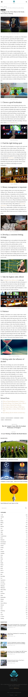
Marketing (2, 585)
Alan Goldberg (4, 15)
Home (2, 566)
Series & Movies (4, 603)
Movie (2, 591)
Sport (4, 9)
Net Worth (2, 593)
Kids (1, 574)
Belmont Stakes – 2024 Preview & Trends (9, 459)
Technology (3, 610)
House (2, 568)
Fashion (2, 545)
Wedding (2, 618)
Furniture (2, 551)
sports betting (8, 419)
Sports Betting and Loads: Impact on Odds (9, 503)
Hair (1, 561)
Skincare (2, 605)
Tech (1, 608)
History (2, 564)
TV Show (2, 616)
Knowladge (3, 576)
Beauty (2, 520)
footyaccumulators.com (12, 122)
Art (1, 518)
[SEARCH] (26, 508)
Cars (1, 528)
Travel (2, 614)
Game (2, 555)
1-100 (2, 515)
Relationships (3, 597)
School (2, 601)
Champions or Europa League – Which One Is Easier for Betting (14, 481)
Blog (1, 524)
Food (2, 549)
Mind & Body (3, 589)
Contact (16, 695)
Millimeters (3, 587)
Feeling (2, 547)
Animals (2, 516)
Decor (2, 538)
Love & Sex (3, 584)
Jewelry (2, 572)
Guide (2, 559)
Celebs (2, 534)
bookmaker (16, 417)
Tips (1, 612)
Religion (2, 599)
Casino (2, 530)
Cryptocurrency (3, 536)
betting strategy (9, 417)
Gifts (1, 557)
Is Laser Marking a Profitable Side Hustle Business (14, 433)
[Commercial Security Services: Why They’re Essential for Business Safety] (4, 663)
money (22, 417)
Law (1, 578)
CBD (1, 532)
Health (2, 562)
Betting (2, 9)
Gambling (2, 553)
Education (2, 539)
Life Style (2, 582)
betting (2, 417)
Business (2, 526)
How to (2, 570)
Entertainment (3, 541)
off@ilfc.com (16, 688)
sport (2, 419)
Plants (2, 595)
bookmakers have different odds (11, 280)
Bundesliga (11, 157)
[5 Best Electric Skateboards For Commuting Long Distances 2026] (4, 636)
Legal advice (3, 580)
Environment (3, 543)
